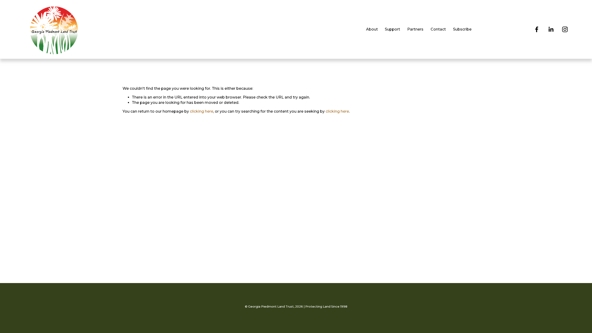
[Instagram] (564, 29)
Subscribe (462, 29)
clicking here (201, 111)
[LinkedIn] (550, 29)
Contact (438, 29)
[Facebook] (536, 29)
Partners (415, 29)
